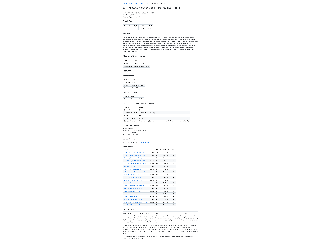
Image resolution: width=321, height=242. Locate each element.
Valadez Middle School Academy (134, 185)
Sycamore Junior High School (133, 180)
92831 (147, 3)
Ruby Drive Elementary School (133, 188)
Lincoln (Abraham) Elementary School (136, 202)
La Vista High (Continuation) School (135, 163)
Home (125, 3)
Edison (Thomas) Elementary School (135, 172)
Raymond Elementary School (133, 158)
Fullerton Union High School (133, 177)
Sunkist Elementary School (132, 191)
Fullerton (141, 3)
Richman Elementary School (133, 199)
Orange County (133, 3)
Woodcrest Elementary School (133, 205)
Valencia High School (130, 196)
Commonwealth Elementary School (135, 155)
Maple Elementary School (132, 174)
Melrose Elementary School (132, 183)
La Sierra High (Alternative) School (135, 161)
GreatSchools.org (144, 142)
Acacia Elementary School (132, 169)
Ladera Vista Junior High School (134, 152)
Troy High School (129, 166)
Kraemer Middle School (131, 194)
